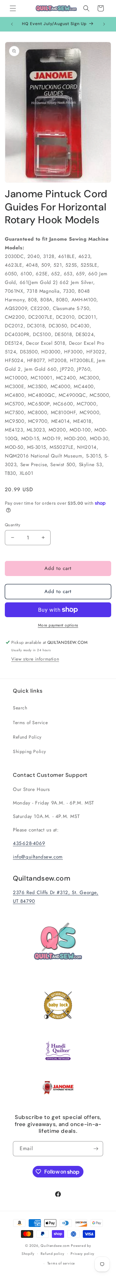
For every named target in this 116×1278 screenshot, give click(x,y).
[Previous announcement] (12, 24)
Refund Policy (27, 737)
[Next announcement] (104, 24)
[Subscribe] (96, 1148)
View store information (35, 659)
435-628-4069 (29, 843)
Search (20, 708)
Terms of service (61, 1263)
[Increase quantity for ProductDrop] (43, 537)
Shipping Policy (29, 751)
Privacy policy (82, 1253)
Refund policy (52, 1253)
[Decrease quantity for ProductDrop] (12, 537)
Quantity (12, 525)
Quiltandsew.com (55, 1245)
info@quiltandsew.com (38, 856)
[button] (13, 8)
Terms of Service (30, 722)
